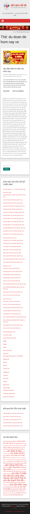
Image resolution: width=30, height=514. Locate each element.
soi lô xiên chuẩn (8, 493)
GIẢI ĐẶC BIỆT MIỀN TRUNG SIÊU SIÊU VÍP (16, 127)
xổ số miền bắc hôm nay (16, 495)
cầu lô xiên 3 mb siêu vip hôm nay (12, 249)
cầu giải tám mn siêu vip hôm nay (12, 314)
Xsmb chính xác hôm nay (9, 238)
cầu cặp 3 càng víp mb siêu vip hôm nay (13, 212)
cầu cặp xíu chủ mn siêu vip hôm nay (12, 307)
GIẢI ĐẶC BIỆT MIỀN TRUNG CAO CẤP (14, 115)
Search (6, 169)
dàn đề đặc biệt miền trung (9, 100)
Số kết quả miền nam (8, 396)
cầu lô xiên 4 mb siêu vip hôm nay (12, 253)
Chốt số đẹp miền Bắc (17, 443)
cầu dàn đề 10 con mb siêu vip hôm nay (13, 224)
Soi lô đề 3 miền (7, 335)
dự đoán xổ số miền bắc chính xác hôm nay (15, 457)
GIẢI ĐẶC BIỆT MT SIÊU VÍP (13, 142)
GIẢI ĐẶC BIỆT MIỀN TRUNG (9, 111)
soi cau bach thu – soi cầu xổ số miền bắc (14, 189)
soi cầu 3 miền (19, 473)
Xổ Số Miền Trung (18, 148)
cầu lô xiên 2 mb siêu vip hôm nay (12, 246)
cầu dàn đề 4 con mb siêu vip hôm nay (13, 215)
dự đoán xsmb (17, 453)
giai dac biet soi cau (16, 107)
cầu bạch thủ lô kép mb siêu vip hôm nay (14, 206)
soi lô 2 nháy (19, 491)
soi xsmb (14, 493)
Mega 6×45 (6, 359)
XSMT (4, 347)
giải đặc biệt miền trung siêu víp (10, 129)
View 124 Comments (18, 91)
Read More (6, 91)
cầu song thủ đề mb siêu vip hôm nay (13, 256)
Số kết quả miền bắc (8, 390)
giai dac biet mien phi (15, 104)
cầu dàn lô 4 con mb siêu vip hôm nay (13, 234)
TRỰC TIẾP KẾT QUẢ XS (9, 338)
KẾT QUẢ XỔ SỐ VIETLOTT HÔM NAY (13, 356)
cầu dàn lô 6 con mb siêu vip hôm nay (13, 240)
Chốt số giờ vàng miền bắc (10, 441)
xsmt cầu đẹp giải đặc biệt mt (10, 151)
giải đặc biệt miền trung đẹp (9, 124)
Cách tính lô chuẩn (19, 445)
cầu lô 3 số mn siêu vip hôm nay (11, 304)
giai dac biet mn (19, 106)
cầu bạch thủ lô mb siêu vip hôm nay (12, 209)
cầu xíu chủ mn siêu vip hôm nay (11, 328)
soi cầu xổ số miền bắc (9, 491)
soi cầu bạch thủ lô (16, 478)
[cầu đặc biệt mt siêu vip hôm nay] (15, 63)
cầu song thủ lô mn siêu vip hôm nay (12, 325)
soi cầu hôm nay (18, 484)
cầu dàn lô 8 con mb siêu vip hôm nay (13, 243)
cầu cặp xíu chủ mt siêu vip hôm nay (12, 271)
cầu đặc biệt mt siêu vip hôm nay (17, 98)
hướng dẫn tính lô (14, 469)
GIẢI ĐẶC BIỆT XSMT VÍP (17, 144)
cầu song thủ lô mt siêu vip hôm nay (12, 292)
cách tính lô (13, 445)
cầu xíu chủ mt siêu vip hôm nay (11, 295)
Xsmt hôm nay (17, 76)
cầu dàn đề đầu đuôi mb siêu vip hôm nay (14, 228)
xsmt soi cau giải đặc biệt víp (15, 155)
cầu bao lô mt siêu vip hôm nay (11, 268)
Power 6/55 (6, 368)
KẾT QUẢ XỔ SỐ (7, 350)
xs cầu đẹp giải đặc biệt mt (19, 149)
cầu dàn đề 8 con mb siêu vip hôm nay (13, 221)
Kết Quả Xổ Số (21, 469)
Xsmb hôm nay (7, 192)
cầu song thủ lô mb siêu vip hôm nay (12, 262)
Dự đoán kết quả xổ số (9, 332)
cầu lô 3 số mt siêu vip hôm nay (11, 281)
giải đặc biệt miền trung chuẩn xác (17, 122)
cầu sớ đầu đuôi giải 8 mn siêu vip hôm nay (14, 317)
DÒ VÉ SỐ (5, 378)
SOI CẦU (5, 375)
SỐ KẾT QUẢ (6, 388)
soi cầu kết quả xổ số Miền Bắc (11, 487)
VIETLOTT (6, 353)
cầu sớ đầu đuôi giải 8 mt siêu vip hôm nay (14, 284)
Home (14, 32)
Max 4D (5, 365)
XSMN (4, 344)
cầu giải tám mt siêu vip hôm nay (11, 277)
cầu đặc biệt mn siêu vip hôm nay (12, 310)
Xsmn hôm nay (7, 299)
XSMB (4, 341)
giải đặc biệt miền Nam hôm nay (18, 109)
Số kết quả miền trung (9, 393)
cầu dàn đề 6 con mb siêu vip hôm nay (13, 218)
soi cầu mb (14, 489)
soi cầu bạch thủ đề (13, 480)
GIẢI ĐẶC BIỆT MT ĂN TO (14, 137)
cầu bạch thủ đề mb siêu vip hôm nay (13, 203)
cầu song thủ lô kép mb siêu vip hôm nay (14, 259)
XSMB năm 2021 (20, 493)
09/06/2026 (12, 74)
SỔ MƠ (5, 381)
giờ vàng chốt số (13, 465)
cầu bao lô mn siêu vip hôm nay (11, 301)
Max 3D (5, 362)
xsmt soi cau (10, 153)
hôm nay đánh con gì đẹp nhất (14, 468)
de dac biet (19, 100)
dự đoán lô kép (14, 451)
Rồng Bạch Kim (8, 473)
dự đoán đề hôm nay (15, 102)
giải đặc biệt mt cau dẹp (15, 138)
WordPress (13, 506)
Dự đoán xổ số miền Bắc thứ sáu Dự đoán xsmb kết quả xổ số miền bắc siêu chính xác (15, 463)
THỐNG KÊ (6, 372)
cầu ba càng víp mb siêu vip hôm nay (12, 200)
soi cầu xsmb (21, 489)
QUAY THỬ (6, 385)
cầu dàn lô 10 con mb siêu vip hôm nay (13, 231)
